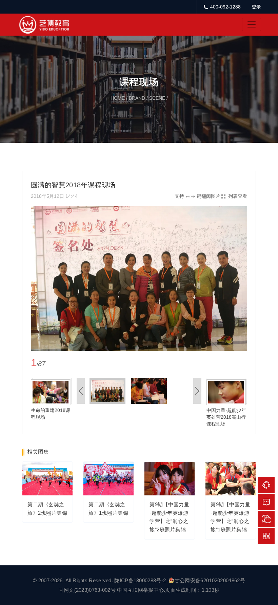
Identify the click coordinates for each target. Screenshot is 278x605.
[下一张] (193, 278)
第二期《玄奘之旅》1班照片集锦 (108, 509)
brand (137, 98)
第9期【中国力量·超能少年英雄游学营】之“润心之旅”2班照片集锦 (169, 517)
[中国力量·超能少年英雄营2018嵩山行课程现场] (226, 392)
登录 (256, 7)
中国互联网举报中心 (140, 590)
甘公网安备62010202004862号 (210, 580)
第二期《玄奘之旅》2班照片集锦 (47, 509)
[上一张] (85, 278)
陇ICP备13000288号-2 (140, 580)
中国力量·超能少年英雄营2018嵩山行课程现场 (226, 417)
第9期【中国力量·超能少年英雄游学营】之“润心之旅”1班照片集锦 (230, 517)
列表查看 (237, 196)
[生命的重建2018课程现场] (50, 392)
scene (157, 98)
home (118, 98)
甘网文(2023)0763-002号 (87, 590)
